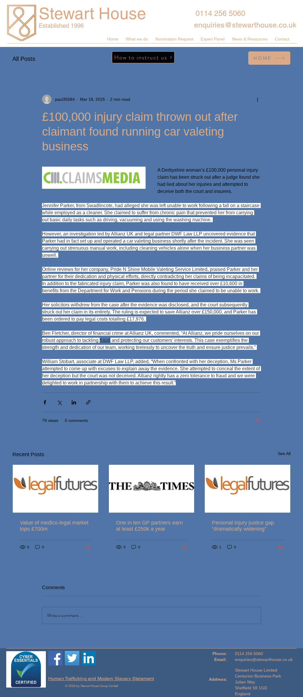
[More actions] (257, 99)
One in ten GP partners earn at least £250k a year (149, 526)
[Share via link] (88, 402)
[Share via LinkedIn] (74, 402)
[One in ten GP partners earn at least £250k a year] (151, 489)
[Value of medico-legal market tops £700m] (55, 489)
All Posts (23, 59)
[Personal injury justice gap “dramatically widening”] (247, 489)
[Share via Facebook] (45, 402)
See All (284, 453)
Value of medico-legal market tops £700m (54, 526)
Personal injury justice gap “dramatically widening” (243, 526)
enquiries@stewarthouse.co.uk (245, 25)
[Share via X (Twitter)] (59, 402)
